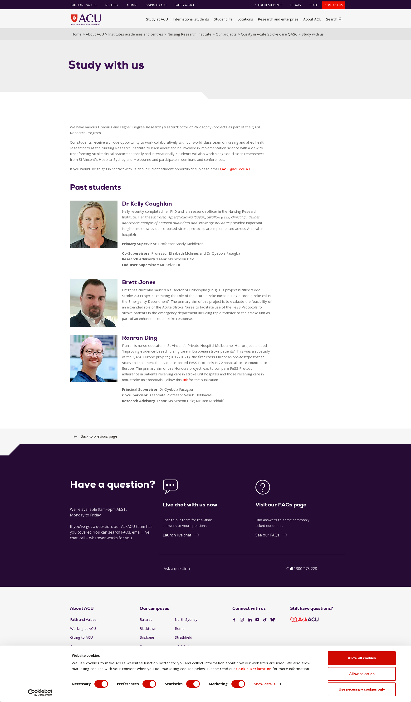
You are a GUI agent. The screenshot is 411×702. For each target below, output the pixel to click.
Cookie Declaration (254, 668)
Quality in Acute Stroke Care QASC (269, 34)
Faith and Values (83, 5)
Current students (268, 5)
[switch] (149, 684)
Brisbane (147, 637)
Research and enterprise (278, 19)
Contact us (333, 5)
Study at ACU (157, 19)
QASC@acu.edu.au (235, 169)
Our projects (226, 34)
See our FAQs (267, 535)
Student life (223, 19)
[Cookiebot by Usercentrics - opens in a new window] (40, 692)
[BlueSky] (272, 620)
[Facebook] (234, 620)
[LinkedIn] (250, 620)
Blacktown (148, 628)
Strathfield (183, 637)
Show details (264, 684)
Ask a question (177, 568)
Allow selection (362, 674)
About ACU (312, 19)
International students (191, 19)
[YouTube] (257, 620)
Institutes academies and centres (135, 34)
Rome (180, 628)
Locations (245, 19)
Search (331, 19)
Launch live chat (177, 535)
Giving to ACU (156, 5)
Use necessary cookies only (362, 689)
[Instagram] (242, 620)
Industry (111, 5)
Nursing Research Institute (189, 34)
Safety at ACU (185, 5)
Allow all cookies (362, 658)
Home (76, 34)
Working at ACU (83, 628)
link (185, 379)
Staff (314, 5)
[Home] (86, 19)
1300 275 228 (305, 568)
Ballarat (146, 619)
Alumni (132, 5)
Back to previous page (99, 436)
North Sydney (186, 619)
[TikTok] (265, 620)
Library (295, 5)
